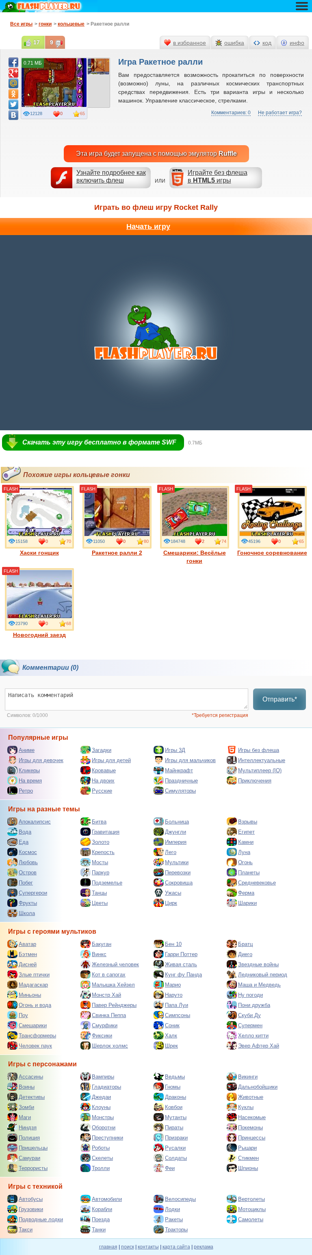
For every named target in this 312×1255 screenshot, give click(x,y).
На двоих (103, 781)
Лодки (172, 1209)
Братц (245, 944)
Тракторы (176, 1230)
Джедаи (101, 1097)
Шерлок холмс (110, 1046)
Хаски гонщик (39, 552)
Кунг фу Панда (183, 975)
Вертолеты (251, 1199)
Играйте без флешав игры (217, 176)
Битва (99, 822)
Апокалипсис (35, 822)
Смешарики (33, 1025)
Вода (25, 832)
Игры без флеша (258, 750)
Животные (250, 1097)
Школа (27, 913)
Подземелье (107, 883)
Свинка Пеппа (109, 1015)
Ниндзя (28, 1127)
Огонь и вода (35, 1005)
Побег (26, 883)
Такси (25, 1230)
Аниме (27, 750)
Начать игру (148, 226)
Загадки (101, 750)
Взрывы (247, 822)
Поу (23, 1015)
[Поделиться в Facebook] (13, 62)
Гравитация (105, 832)
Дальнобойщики (257, 1087)
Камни (246, 842)
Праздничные (181, 781)
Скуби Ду (249, 1015)
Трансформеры (37, 1036)
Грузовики (31, 1209)
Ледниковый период (262, 975)
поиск (127, 1247)
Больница (177, 822)
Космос (28, 852)
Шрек (171, 1046)
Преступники (107, 1138)
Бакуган (101, 944)
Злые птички (34, 975)
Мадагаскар (33, 985)
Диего (245, 954)
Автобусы (31, 1199)
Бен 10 (173, 944)
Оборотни (103, 1127)
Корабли (102, 1209)
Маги (25, 1117)
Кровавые (104, 770)
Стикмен (248, 1158)
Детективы (32, 1097)
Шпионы (248, 1168)
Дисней (28, 964)
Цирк (171, 903)
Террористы (33, 1168)
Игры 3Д (175, 750)
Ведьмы (175, 1077)
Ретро (26, 791)
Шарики (247, 903)
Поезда (101, 1219)
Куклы (246, 1107)
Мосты (100, 862)
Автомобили (107, 1199)
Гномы (172, 1087)
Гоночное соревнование (272, 552)
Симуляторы (180, 791)
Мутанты (175, 1117)
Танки (99, 1230)
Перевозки (178, 872)
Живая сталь (181, 964)
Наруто (173, 995)
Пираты (174, 1127)
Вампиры (103, 1077)
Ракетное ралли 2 (117, 552)
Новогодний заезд (39, 635)
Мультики (176, 862)
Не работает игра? (280, 112)
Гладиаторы (106, 1087)
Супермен (250, 1025)
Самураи (29, 1158)
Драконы (175, 1097)
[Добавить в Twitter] (13, 104)
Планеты (249, 872)
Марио (173, 985)
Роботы (101, 1148)
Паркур (100, 872)
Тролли (101, 1168)
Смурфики (104, 1025)
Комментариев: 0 (231, 112)
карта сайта (176, 1247)
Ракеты (174, 1219)
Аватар (27, 944)
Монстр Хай (106, 995)
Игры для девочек (41, 760)
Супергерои (33, 893)
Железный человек (115, 964)
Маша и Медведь (259, 985)
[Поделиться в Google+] (13, 73)
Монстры (103, 1117)
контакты (148, 1247)
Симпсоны (177, 1015)
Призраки (176, 1138)
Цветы (100, 903)
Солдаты (176, 1158)
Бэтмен (28, 954)
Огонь (245, 862)
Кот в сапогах (109, 975)
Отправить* (279, 699)
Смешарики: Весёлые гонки (194, 556)
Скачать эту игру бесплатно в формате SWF (99, 442)
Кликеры (29, 770)
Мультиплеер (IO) (260, 770)
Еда (23, 842)
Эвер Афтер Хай (258, 1046)
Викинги (248, 1077)
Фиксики (102, 1036)
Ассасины (31, 1077)
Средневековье (257, 883)
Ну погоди (250, 995)
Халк (171, 1036)
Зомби (26, 1107)
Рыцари (247, 1148)
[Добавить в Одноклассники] (13, 94)
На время (30, 781)
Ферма (246, 893)
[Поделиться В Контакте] (13, 115)
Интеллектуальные (261, 760)
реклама (203, 1247)
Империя (175, 842)
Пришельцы (33, 1148)
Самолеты (250, 1219)
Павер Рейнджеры (114, 1005)
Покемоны (250, 1127)
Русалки (175, 1148)
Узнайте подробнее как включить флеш (111, 176)
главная (108, 1247)
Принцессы (251, 1138)
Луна (244, 852)
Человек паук (35, 1046)
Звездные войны (258, 964)
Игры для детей (111, 760)
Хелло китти (253, 1036)
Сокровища (179, 883)
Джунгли (175, 832)
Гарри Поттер (181, 954)
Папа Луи (176, 1005)
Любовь (28, 862)
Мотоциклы (252, 1209)
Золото (100, 842)
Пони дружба (254, 1005)
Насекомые (252, 1117)
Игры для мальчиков (190, 760)
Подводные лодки (41, 1219)
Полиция (29, 1138)
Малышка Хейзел (113, 985)
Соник (172, 1025)
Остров (28, 872)
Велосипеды (180, 1199)
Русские (102, 791)
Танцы (99, 893)
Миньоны (30, 995)
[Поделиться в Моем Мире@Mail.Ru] (13, 83)
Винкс (99, 954)
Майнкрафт (179, 770)
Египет (246, 832)
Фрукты (28, 903)
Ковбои (173, 1107)
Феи (170, 1168)
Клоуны (101, 1107)
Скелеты (102, 1158)
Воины (27, 1087)
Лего (170, 852)
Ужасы (173, 893)
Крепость (103, 852)
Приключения (254, 781)
